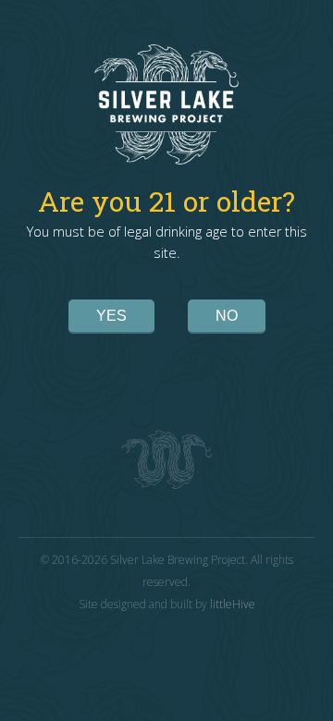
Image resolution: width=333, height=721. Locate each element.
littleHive (232, 604)
